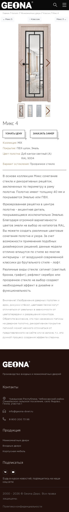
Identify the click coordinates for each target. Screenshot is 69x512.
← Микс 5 (7, 19)
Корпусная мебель (14, 451)
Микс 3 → (61, 19)
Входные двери (12, 446)
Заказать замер (43, 134)
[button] (48, 63)
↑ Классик (35, 19)
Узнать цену (13, 134)
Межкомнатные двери (16, 440)
